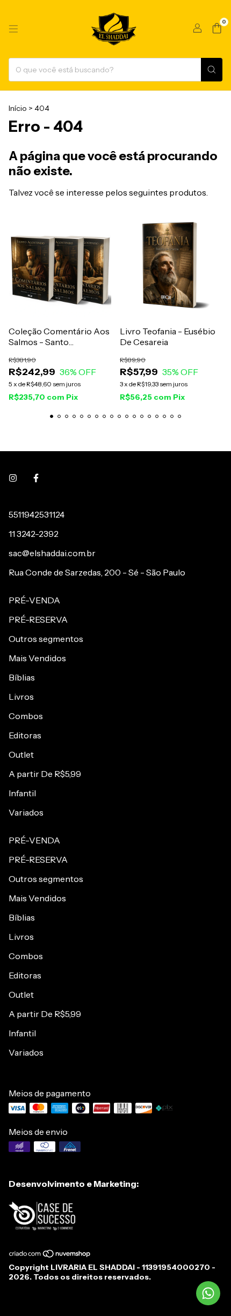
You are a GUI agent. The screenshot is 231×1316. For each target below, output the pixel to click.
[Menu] (13, 29)
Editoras (25, 735)
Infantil (22, 793)
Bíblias (22, 677)
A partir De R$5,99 (45, 773)
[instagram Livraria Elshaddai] (13, 478)
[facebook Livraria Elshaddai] (36, 478)
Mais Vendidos (37, 658)
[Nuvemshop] (50, 1255)
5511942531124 (36, 514)
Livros (21, 696)
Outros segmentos (46, 638)
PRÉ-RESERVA (38, 619)
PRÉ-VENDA (34, 600)
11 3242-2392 (34, 533)
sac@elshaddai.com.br (52, 553)
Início (18, 108)
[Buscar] (211, 69)
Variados (26, 812)
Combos (26, 716)
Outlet (21, 754)
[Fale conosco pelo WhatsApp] (208, 1293)
